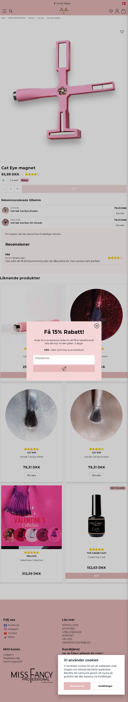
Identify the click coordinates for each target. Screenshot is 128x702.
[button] (97, 326)
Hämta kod (64, 368)
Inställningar (105, 686)
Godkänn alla (77, 686)
